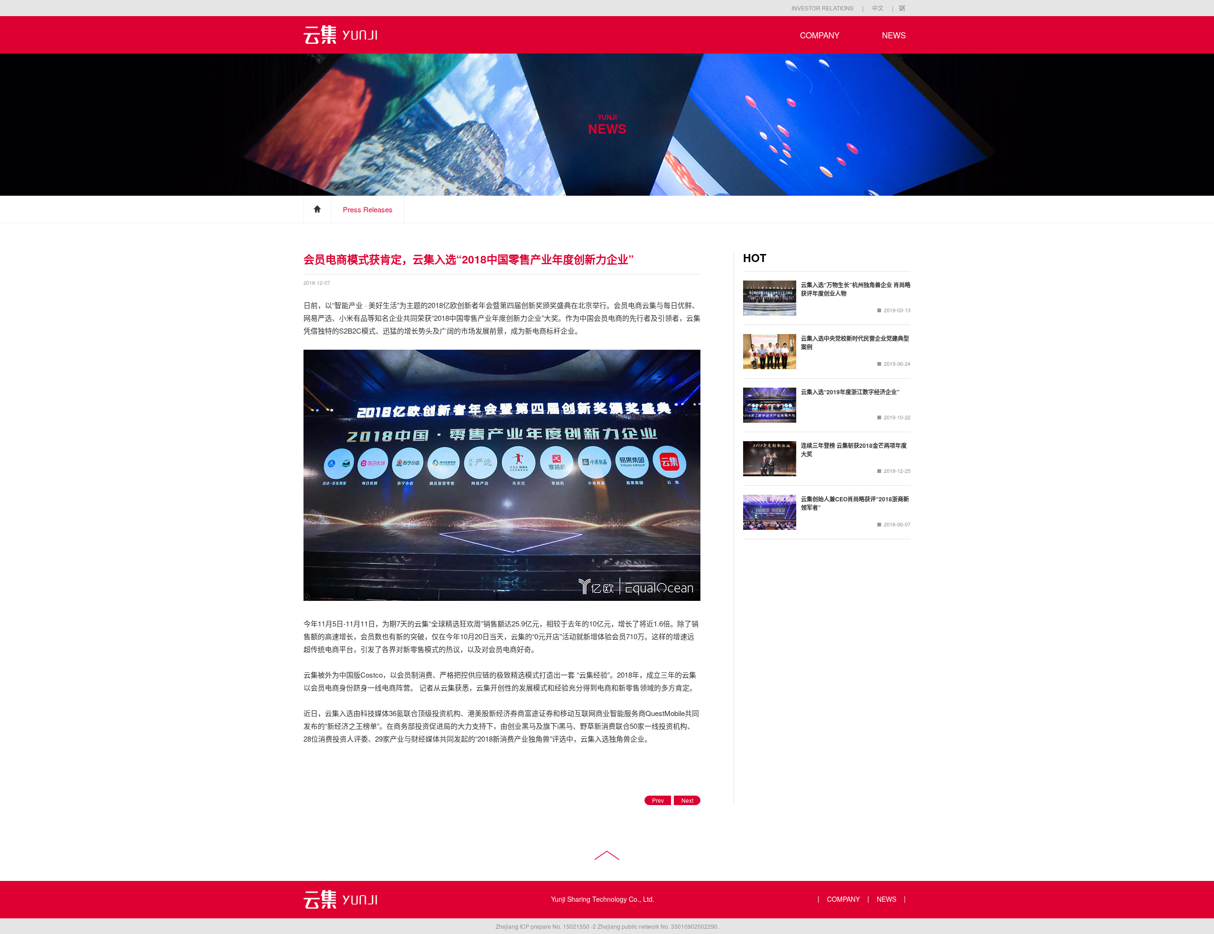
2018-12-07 (317, 282)
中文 (877, 8)
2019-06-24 (897, 363)
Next (687, 800)
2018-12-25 (897, 470)
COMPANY (819, 35)
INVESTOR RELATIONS (822, 8)
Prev (658, 800)
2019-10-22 (897, 417)
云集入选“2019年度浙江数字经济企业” (850, 392)
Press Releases (368, 209)
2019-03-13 (897, 310)
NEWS (894, 35)
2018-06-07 (897, 524)
